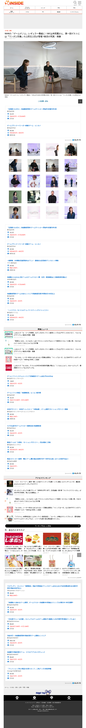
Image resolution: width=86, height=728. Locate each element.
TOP (43, 692)
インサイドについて (30, 702)
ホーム (11, 7)
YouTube (69, 699)
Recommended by (72, 577)
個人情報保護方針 (57, 702)
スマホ (27, 11)
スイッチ (43, 7)
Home (17, 699)
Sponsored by (68, 140)
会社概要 (49, 702)
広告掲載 (43, 702)
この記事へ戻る (43, 101)
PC (43, 11)
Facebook (34, 699)
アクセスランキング (27, 8)
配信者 (58, 11)
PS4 (74, 7)
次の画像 (80, 101)
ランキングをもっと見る (43, 526)
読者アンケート (11, 12)
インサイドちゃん (74, 11)
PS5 (59, 7)
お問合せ (38, 702)
